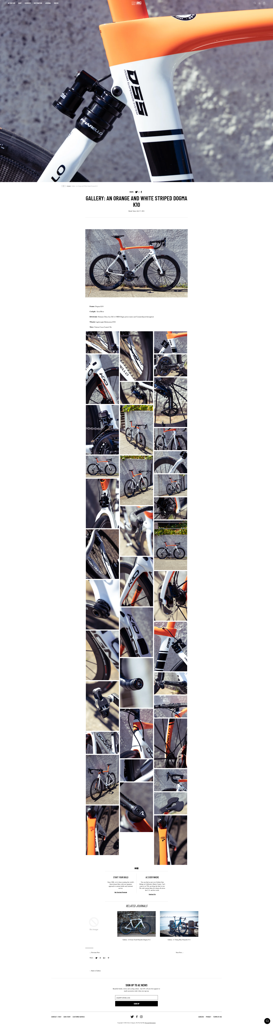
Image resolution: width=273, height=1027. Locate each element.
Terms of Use (217, 1017)
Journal (68, 186)
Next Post (179, 952)
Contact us (152, 894)
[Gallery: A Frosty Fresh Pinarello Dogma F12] (136, 931)
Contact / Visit (56, 1017)
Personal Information (150, 1023)
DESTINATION (38, 3)
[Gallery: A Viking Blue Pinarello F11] (179, 931)
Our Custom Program (121, 892)
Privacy (208, 1017)
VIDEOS (56, 3)
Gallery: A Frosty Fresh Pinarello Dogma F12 (136, 940)
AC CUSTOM (11, 3)
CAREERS (201, 1017)
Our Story (67, 1017)
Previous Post (95, 952)
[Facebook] (141, 192)
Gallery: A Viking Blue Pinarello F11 (179, 940)
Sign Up (136, 1003)
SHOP (20, 3)
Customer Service (79, 1017)
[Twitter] (136, 192)
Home (63, 186)
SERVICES (28, 3)
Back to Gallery (96, 971)
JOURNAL (48, 3)
